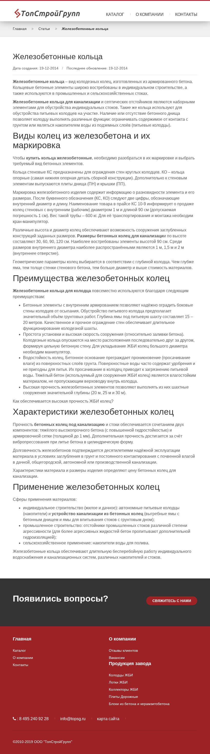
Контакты (186, 14)
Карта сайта (108, 719)
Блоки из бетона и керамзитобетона (139, 704)
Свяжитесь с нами (171, 601)
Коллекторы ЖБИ (123, 689)
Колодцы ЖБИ (121, 675)
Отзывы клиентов (123, 650)
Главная (22, 638)
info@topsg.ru (73, 719)
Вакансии (117, 658)
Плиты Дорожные (123, 697)
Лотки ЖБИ (118, 682)
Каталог (115, 14)
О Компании (150, 14)
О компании (23, 658)
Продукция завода (130, 663)
